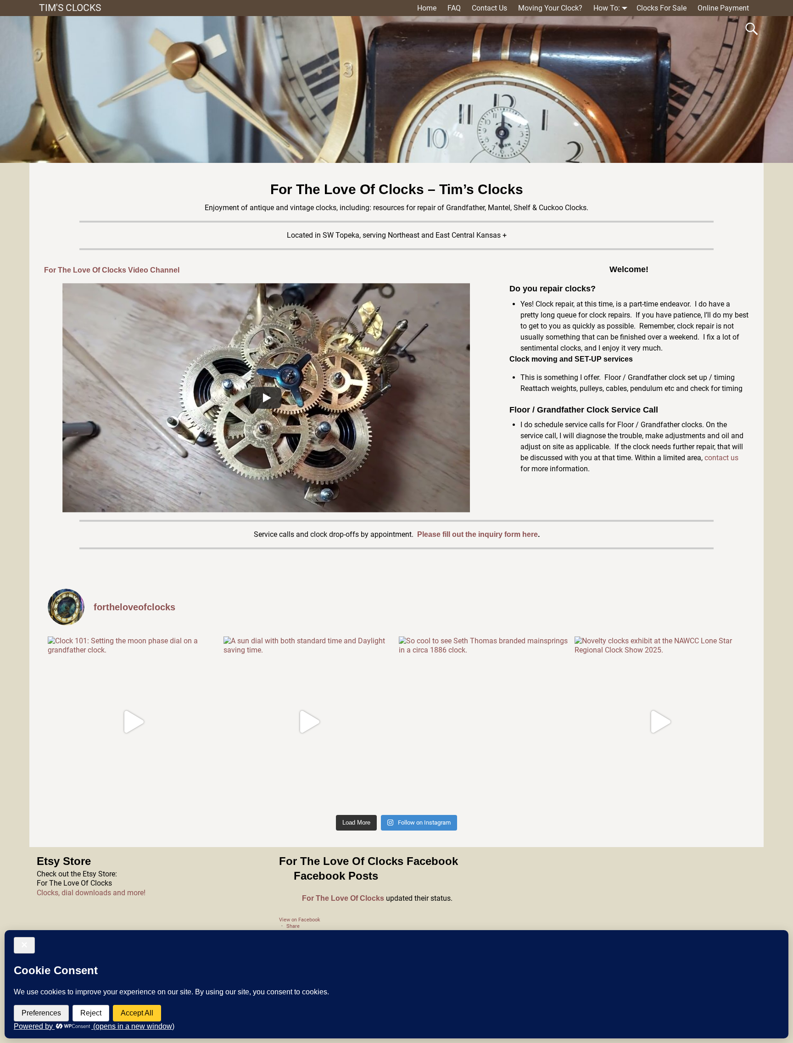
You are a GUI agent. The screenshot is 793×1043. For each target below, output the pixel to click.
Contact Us (489, 8)
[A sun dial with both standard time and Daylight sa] (309, 722)
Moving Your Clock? (550, 8)
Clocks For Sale (662, 8)
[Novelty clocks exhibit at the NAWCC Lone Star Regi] (660, 722)
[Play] (266, 398)
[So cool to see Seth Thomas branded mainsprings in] (484, 722)
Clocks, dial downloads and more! (91, 892)
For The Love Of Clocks (343, 898)
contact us (721, 457)
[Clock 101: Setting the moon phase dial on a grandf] (133, 722)
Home (426, 8)
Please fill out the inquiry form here (477, 534)
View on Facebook (299, 920)
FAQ (454, 8)
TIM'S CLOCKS (70, 7)
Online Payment (723, 8)
